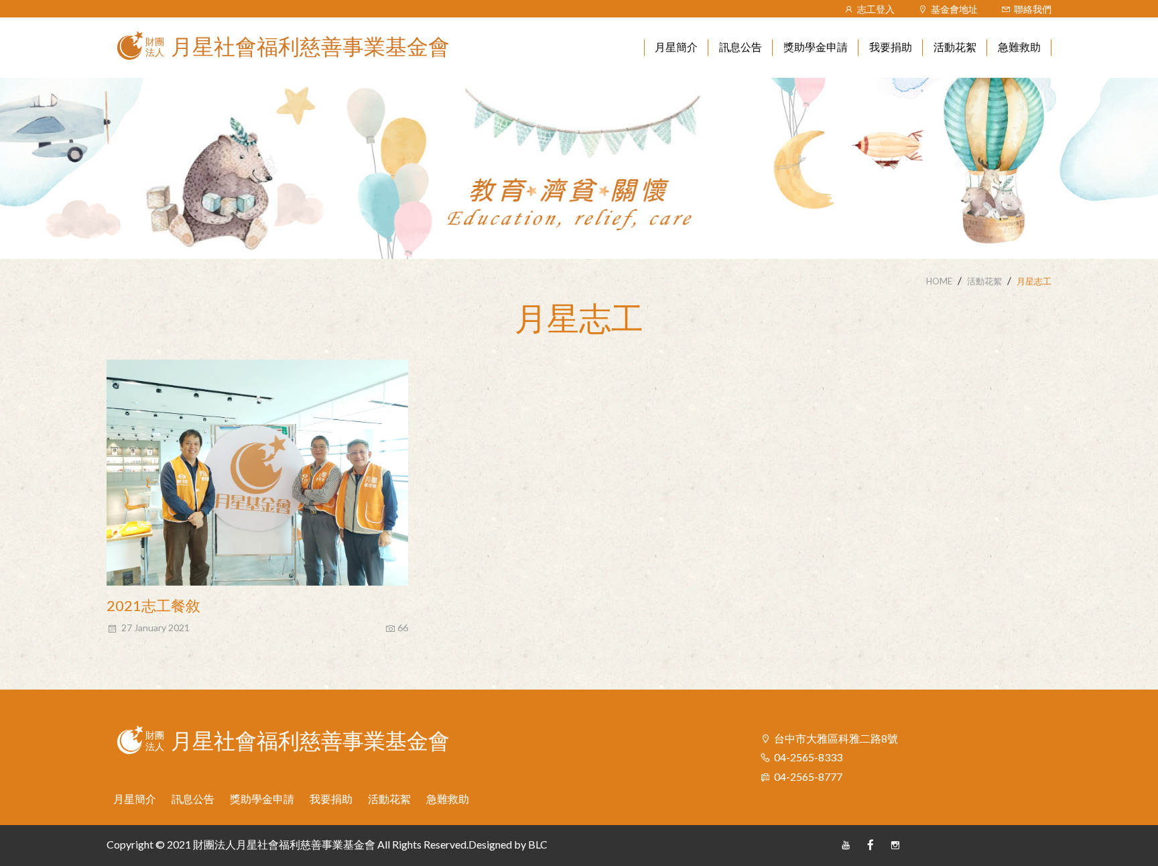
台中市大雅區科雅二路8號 (836, 738)
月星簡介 (134, 798)
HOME (939, 281)
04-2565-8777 (808, 776)
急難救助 (447, 798)
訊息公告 (193, 798)
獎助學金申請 (262, 798)
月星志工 (1034, 281)
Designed (490, 844)
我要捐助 (331, 798)
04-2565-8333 (808, 757)
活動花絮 (984, 281)
